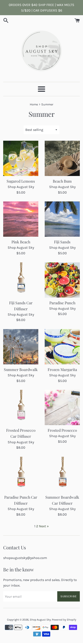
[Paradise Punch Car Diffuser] (20, 474)
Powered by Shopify (64, 619)
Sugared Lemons (21, 181)
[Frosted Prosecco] (62, 407)
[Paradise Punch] (62, 280)
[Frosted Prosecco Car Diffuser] (20, 407)
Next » (44, 526)
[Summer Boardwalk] (20, 346)
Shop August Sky (40, 619)
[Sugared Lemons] (20, 158)
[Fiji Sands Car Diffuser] (20, 280)
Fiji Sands (62, 241)
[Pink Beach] (20, 219)
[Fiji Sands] (62, 219)
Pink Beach (20, 241)
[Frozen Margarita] (62, 346)
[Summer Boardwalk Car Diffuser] (62, 474)
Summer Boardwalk (21, 369)
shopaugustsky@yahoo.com (25, 558)
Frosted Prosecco (62, 430)
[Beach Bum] (62, 158)
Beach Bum (62, 181)
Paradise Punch (62, 302)
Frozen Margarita (62, 369)
